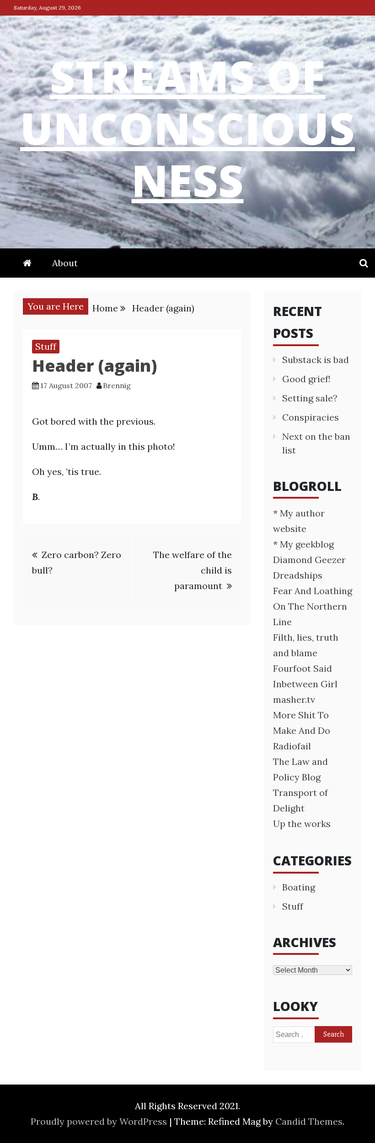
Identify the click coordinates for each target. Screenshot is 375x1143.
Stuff (45, 346)
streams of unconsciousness (187, 128)
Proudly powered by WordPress (100, 1121)
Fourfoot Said (302, 668)
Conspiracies (310, 417)
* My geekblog (303, 544)
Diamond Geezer (309, 559)
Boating (298, 887)
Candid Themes (309, 1121)
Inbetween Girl (305, 684)
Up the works (302, 823)
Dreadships (297, 575)
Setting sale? (310, 398)
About (65, 263)
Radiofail (292, 746)
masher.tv (294, 699)
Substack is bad (315, 359)
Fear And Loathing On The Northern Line (312, 606)
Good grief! (306, 379)
